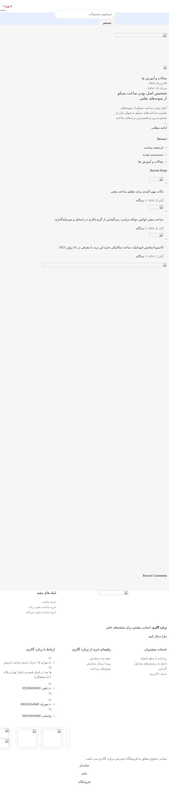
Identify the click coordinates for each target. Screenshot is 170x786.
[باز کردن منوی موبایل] (165, 6)
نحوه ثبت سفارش (100, 658)
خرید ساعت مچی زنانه (42, 607)
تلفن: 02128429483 (35, 688)
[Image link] (113, 605)
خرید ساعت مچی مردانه (41, 612)
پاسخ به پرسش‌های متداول (150, 663)
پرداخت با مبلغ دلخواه (154, 658)
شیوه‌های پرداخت (100, 668)
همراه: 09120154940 (34, 704)
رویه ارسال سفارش (98, 663)
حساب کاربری (158, 673)
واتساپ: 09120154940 (36, 715)
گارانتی (162, 668)
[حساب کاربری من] (19, 6)
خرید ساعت (49, 601)
